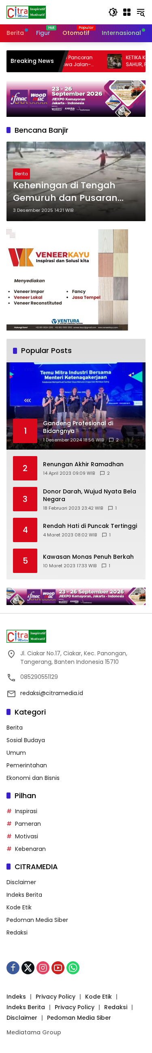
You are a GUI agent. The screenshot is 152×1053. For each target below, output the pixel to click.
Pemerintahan (26, 765)
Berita (21, 173)
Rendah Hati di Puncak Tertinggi (90, 526)
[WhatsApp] (72, 967)
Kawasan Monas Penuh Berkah (88, 557)
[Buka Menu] (127, 12)
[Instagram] (42, 967)
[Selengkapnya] (76, 636)
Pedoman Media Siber (37, 920)
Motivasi (26, 836)
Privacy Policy (55, 997)
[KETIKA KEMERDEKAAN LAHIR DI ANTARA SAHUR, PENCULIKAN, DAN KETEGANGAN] (99, 61)
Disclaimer (21, 882)
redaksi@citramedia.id (51, 693)
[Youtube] (57, 967)
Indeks (16, 997)
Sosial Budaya (25, 740)
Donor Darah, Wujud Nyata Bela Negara (89, 496)
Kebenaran (30, 849)
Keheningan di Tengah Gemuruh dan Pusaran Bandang (65, 192)
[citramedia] (26, 12)
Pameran (28, 824)
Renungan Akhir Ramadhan (83, 464)
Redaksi (17, 932)
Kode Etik (19, 907)
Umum (16, 753)
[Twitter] (27, 967)
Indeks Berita (24, 895)
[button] (113, 12)
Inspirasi (26, 811)
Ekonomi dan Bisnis (33, 778)
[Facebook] (12, 967)
